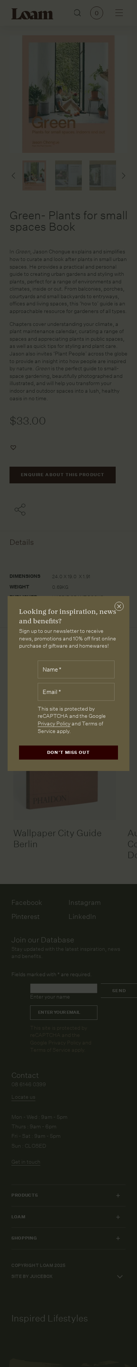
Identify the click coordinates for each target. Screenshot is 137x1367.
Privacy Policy (54, 723)
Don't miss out (68, 752)
